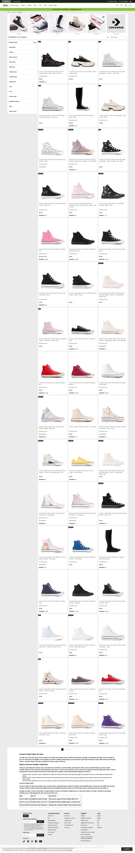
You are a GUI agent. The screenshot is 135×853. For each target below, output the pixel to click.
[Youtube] (41, 841)
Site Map (50, 834)
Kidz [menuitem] (40, 5)
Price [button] (10, 91)
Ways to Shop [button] (12, 111)
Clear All (35, 42)
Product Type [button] (12, 96)
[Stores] (121, 5)
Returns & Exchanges (53, 823)
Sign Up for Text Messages (30, 819)
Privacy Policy (84, 820)
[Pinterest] (28, 841)
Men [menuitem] (35, 5)
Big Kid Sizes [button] (12, 81)
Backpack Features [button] (14, 101)
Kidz (98, 823)
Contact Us (51, 816)
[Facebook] (36, 841)
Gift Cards (67, 827)
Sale (98, 825)
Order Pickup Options (53, 827)
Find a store (26, 832)
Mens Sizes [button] (12, 62)
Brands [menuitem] (23, 5)
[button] (130, 1)
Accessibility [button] (125, 1)
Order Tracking (113, 1)
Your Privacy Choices (88, 823)
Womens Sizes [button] (13, 57)
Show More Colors (43, 76)
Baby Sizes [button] (12, 67)
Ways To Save (67, 823)
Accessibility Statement (87, 827)
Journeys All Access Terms (88, 832)
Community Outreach (86, 818)
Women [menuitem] (29, 5)
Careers (83, 816)
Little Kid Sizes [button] (13, 76)
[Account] (126, 5)
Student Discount (68, 825)
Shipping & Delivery (52, 825)
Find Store (40, 835)
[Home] (5, 5)
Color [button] (10, 86)
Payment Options (52, 830)
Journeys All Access (69, 818)
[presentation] (14, 5)
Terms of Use (84, 825)
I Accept (127, 849)
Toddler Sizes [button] (13, 72)
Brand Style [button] (12, 47)
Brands (99, 816)
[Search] (117, 5)
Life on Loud (67, 816)
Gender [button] (11, 52)
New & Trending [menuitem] (14, 5)
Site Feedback (51, 832)
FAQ (49, 818)
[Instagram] (32, 841)
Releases (99, 827)
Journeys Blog (68, 820)
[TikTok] (24, 841)
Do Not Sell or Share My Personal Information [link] (87, 837)
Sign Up (26, 815)
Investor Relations (85, 834)
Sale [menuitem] (45, 5)
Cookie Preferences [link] (86, 841)
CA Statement (84, 830)
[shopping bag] (131, 5)
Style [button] (10, 106)
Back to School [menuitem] (53, 5)
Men (98, 820)
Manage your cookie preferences (39, 848)
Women (99, 818)
